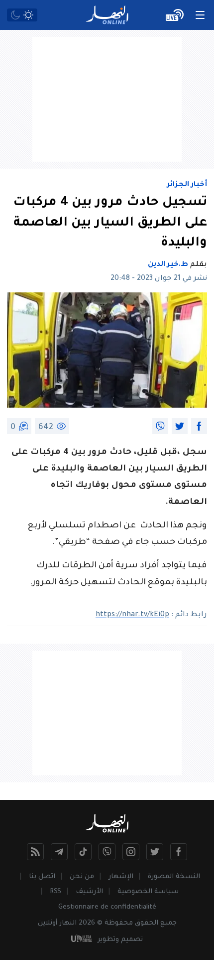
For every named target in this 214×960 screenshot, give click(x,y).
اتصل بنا (42, 877)
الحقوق (146, 923)
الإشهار (120, 877)
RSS (55, 892)
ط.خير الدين (168, 265)
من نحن (82, 877)
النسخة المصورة (174, 877)
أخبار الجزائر (187, 185)
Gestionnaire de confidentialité (107, 907)
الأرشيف (89, 892)
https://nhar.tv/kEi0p (132, 615)
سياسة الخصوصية (148, 892)
